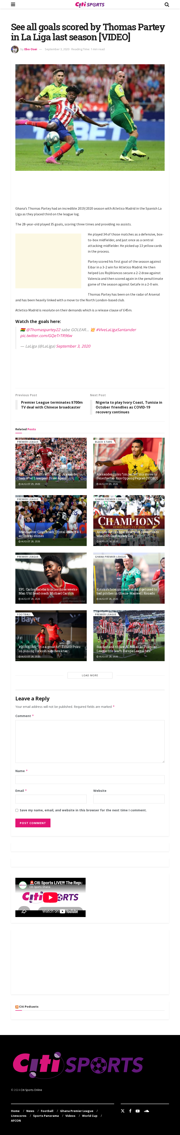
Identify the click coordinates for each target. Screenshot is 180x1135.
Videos (70, 1116)
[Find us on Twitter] (123, 1111)
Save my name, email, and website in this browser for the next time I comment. (83, 810)
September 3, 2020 (57, 49)
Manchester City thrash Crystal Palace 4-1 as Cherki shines (50, 534)
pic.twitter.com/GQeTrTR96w (46, 335)
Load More (90, 675)
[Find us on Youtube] (138, 1111)
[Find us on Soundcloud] (146, 1111)
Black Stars (103, 441)
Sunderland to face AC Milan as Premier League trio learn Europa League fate (127, 649)
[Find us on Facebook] (130, 1111)
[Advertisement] (95, 187)
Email (21, 791)
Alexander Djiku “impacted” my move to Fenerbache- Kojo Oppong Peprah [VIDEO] (127, 476)
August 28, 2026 (30, 541)
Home (15, 1111)
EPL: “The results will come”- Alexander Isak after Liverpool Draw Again (48, 476)
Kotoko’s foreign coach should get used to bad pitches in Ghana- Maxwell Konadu (127, 591)
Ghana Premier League (110, 499)
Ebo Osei (30, 49)
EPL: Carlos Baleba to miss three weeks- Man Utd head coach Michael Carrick (48, 591)
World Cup (89, 1116)
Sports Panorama (46, 1116)
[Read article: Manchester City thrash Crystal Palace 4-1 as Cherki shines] (51, 520)
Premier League (27, 441)
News (30, 1111)
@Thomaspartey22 (43, 329)
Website (99, 791)
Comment (24, 716)
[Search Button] (167, 4)
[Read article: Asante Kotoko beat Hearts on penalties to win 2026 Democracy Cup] (129, 520)
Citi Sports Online (31, 1090)
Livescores (18, 1116)
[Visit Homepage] (90, 4)
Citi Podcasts (28, 1006)
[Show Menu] (13, 4)
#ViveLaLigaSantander (116, 329)
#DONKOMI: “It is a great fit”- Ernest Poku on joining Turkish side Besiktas (49, 649)
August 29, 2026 (30, 483)
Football (24, 614)
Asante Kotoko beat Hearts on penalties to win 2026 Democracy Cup (128, 534)
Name (21, 771)
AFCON (16, 1121)
